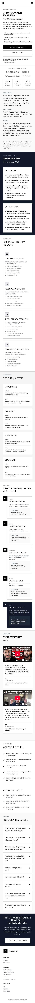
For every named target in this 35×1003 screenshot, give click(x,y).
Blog (4, 986)
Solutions (5, 977)
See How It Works (17, 52)
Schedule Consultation (17, 47)
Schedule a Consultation (17, 940)
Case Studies (6, 962)
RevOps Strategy (7, 970)
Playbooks (5, 989)
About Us (5, 960)
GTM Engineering (7, 974)
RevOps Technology (8, 972)
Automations (6, 991)
